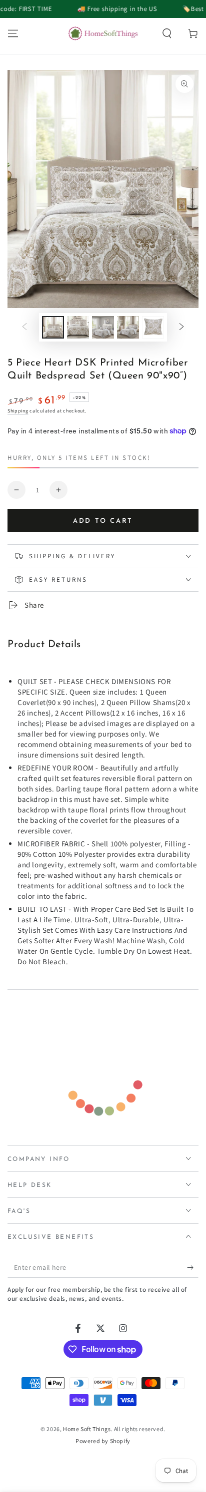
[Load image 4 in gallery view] (128, 327)
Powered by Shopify (103, 1441)
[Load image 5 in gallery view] (153, 327)
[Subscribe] (192, 1268)
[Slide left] (25, 328)
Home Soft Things (87, 1429)
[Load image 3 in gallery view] (103, 327)
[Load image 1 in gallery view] (53, 327)
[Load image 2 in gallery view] (78, 327)
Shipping (18, 410)
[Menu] (13, 33)
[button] (167, 33)
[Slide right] (181, 328)
